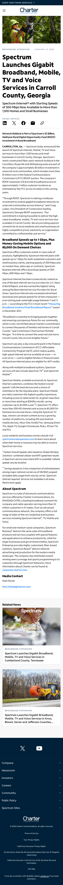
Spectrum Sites (11, 808)
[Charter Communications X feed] (23, 748)
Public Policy (9, 800)
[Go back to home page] (31, 819)
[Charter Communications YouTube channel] (40, 748)
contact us (44, 876)
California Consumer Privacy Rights (31, 846)
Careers (6, 785)
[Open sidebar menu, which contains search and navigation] (4, 11)
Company (7, 763)
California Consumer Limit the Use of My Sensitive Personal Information (31, 861)
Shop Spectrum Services (17, 2)
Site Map (31, 869)
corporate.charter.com (14, 569)
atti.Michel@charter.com (17, 586)
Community (9, 793)
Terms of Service (31, 833)
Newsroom (8, 770)
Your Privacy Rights (31, 840)
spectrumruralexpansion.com (18, 439)
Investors (7, 778)
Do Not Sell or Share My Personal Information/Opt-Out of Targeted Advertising (31, 853)
